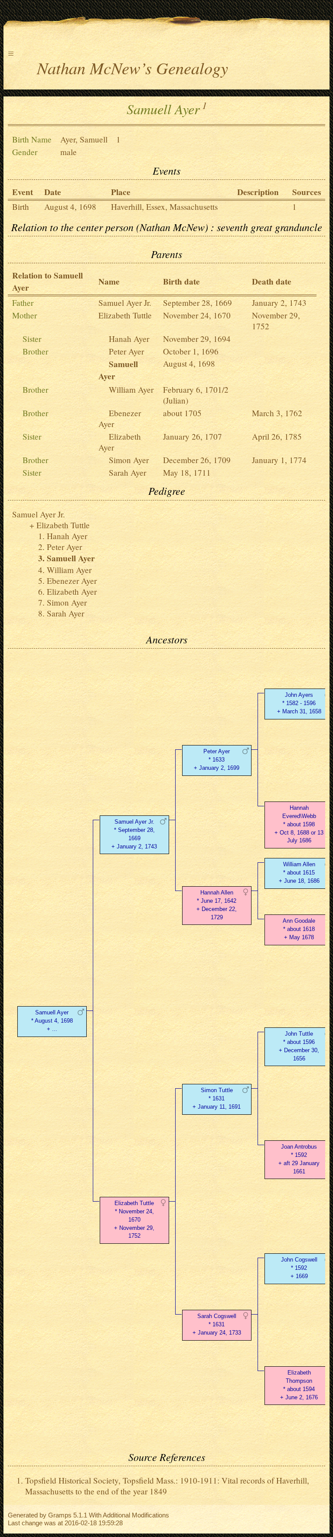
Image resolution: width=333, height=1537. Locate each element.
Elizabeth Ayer (72, 591)
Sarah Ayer (127, 472)
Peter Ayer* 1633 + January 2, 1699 (216, 759)
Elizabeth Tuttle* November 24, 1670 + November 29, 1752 (134, 1219)
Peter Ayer (126, 351)
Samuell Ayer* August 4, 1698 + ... (52, 1020)
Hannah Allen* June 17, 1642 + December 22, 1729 (216, 904)
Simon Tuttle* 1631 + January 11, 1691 (217, 1098)
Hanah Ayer (129, 338)
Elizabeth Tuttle (125, 315)
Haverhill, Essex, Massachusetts (164, 206)
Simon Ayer (129, 459)
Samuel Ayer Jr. (124, 302)
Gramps (60, 1515)
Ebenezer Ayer (72, 580)
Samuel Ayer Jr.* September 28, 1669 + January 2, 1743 (134, 833)
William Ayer (131, 389)
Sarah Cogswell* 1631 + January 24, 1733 (217, 1324)
